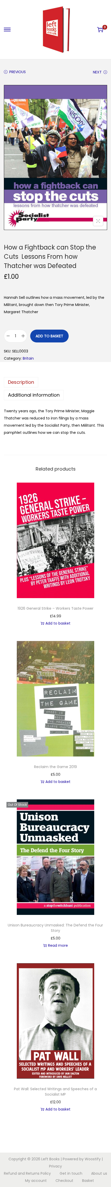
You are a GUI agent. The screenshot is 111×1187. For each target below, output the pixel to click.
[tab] (55, 382)
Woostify (93, 1159)
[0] (100, 29)
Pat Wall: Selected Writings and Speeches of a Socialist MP (55, 1091)
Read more (58, 945)
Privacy (55, 1166)
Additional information (34, 395)
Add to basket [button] (57, 623)
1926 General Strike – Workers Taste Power (55, 608)
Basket (88, 1180)
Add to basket (49, 336)
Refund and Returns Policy (27, 1173)
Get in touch (71, 1173)
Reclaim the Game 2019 (55, 766)
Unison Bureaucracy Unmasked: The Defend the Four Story (55, 928)
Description (21, 382)
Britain (28, 358)
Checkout (64, 1180)
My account (36, 1180)
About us (99, 1173)
